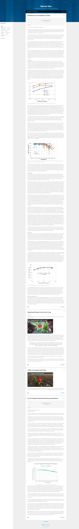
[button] (64, 15)
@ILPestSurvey (3, 27)
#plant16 (2, 34)
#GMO (6, 30)
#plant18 (6, 34)
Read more (63, 306)
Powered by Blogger (46, 524)
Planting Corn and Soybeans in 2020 (38, 15)
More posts (46, 521)
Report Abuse (3, 38)
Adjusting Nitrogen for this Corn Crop (39, 312)
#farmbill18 (9, 29)
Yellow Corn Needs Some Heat (36, 370)
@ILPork (8, 27)
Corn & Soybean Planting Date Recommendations (42, 398)
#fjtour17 (2, 30)
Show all (63, 11)
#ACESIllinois (3, 29)
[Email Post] (28, 307)
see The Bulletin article (30, 411)
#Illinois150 (8, 32)
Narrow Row (46, 6)
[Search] (65, 2)
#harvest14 (3, 32)
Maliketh (48, 526)
